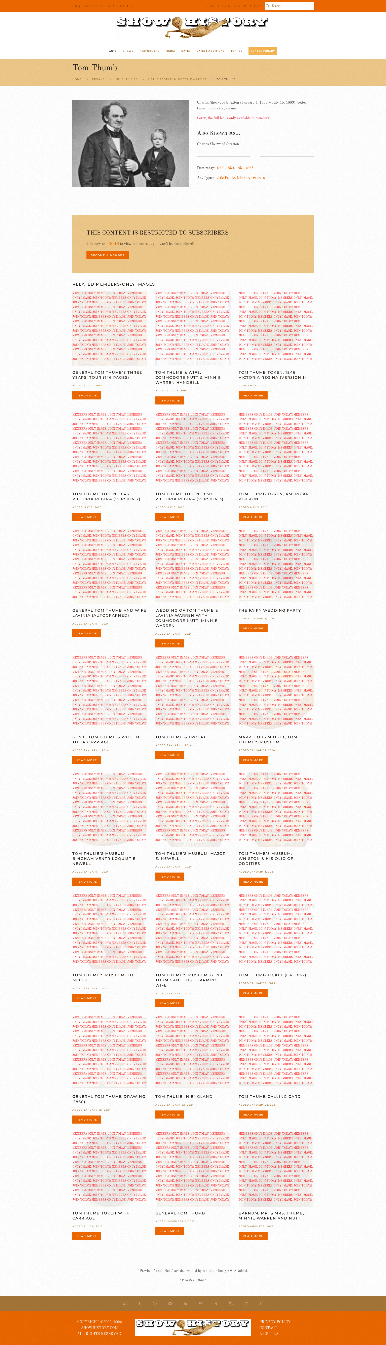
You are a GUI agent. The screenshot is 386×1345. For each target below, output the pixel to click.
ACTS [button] (113, 50)
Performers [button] (150, 50)
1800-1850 (225, 168)
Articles (94, 6)
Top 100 (236, 50)
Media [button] (170, 50)
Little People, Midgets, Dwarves (240, 178)
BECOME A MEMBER (108, 255)
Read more (87, 395)
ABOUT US (268, 1334)
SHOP (255, 6)
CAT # (240, 6)
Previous (188, 1279)
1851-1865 (244, 168)
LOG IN (112, 244)
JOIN (209, 6)
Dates (186, 50)
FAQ (76, 6)
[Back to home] (193, 27)
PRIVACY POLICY (275, 1322)
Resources (120, 6)
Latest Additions (211, 50)
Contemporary (262, 50)
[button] (261, 1303)
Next (201, 1279)
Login (224, 6)
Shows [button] (128, 50)
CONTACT (268, 1328)
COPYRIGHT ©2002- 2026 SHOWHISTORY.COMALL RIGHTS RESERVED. (99, 1328)
